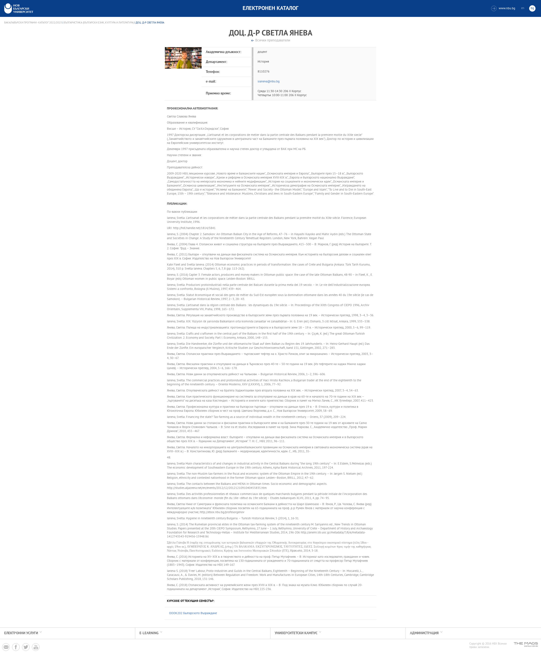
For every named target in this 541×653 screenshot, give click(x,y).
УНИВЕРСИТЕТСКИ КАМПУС (296, 633)
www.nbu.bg (503, 9)
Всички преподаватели (272, 40)
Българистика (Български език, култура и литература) (99, 23)
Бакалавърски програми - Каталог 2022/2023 (33, 23)
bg (532, 8)
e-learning (148, 633)
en (522, 8)
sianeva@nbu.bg (269, 82)
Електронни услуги (21, 633)
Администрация (424, 633)
